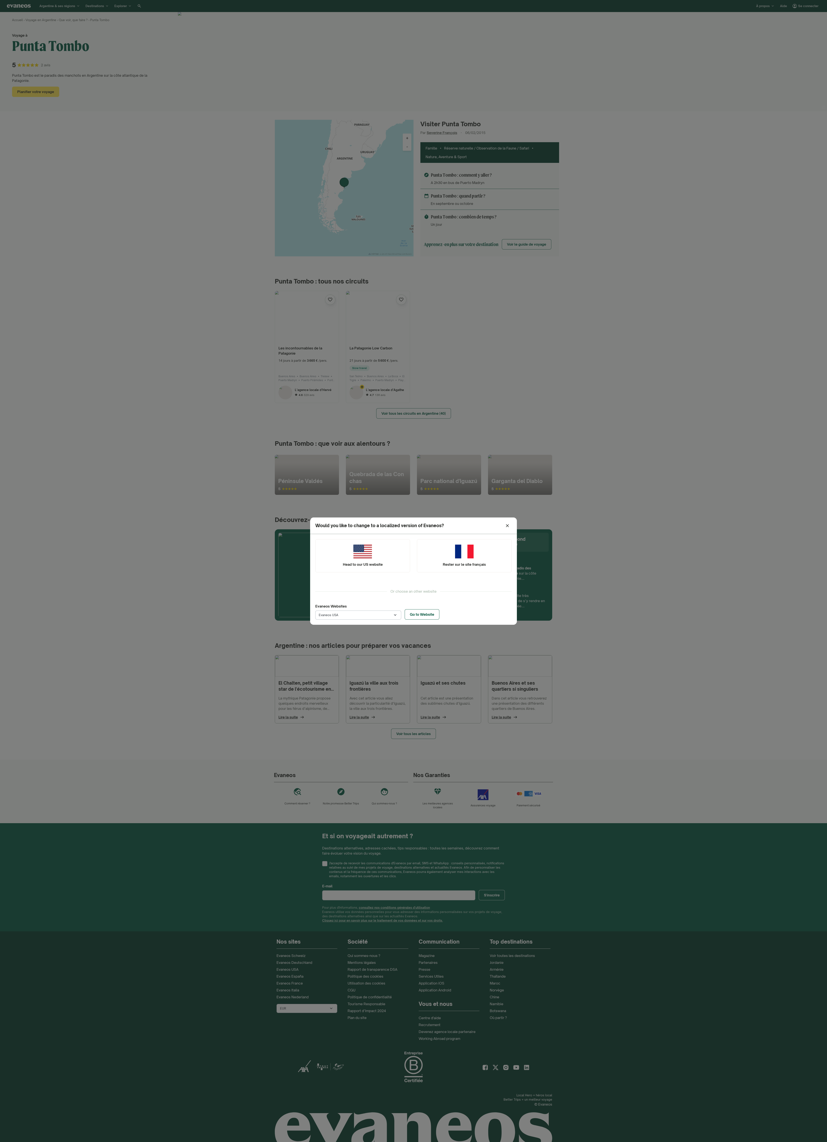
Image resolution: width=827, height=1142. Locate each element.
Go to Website (422, 614)
